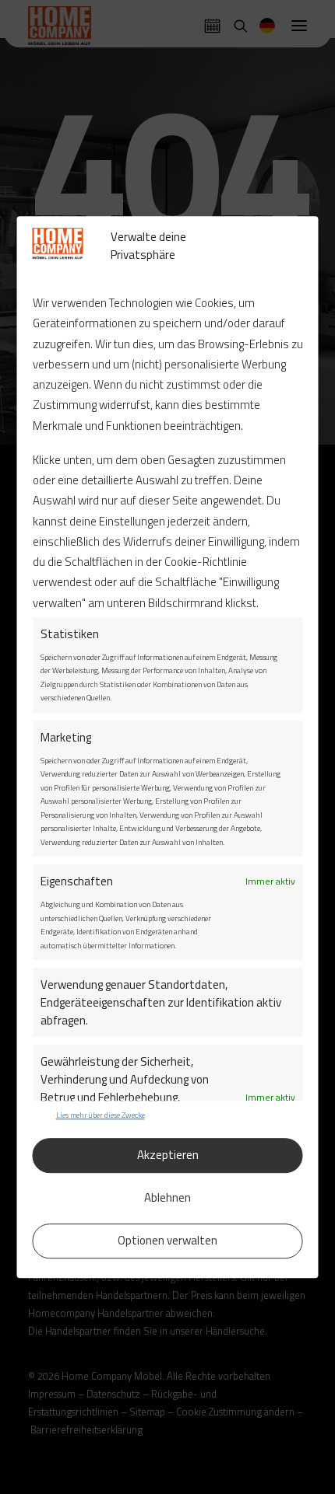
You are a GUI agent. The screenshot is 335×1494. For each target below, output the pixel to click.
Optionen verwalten (167, 1240)
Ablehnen (167, 1197)
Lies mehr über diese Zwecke (100, 1115)
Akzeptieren (168, 1155)
